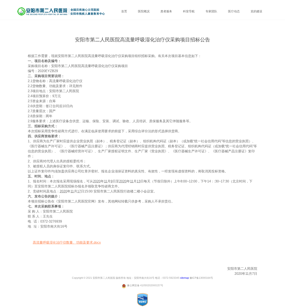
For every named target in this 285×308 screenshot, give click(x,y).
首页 (124, 11)
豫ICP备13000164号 (201, 277)
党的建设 (256, 11)
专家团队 (211, 11)
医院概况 (144, 11)
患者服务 (166, 11)
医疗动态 (234, 11)
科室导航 (189, 11)
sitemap (184, 277)
